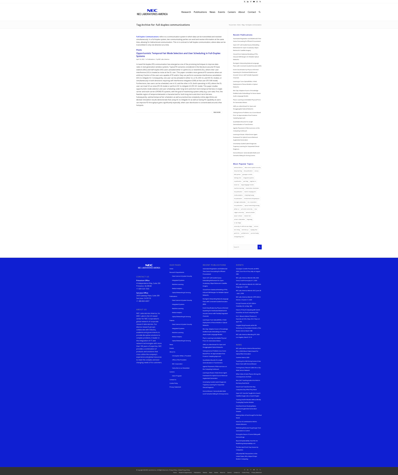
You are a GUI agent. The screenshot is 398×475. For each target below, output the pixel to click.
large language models (247, 185)
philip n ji (236, 209)
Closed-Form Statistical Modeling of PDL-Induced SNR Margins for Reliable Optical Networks (246, 56)
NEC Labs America (163, 59)
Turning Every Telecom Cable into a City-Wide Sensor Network (248, 369)
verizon (256, 226)
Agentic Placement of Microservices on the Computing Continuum (246, 129)
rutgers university (239, 212)
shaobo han (247, 216)
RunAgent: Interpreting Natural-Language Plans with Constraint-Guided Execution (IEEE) (247, 64)
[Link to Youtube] (253, 1)
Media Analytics (177, 288)
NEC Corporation (177, 364)
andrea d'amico (238, 167)
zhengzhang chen (239, 236)
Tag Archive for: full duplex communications (163, 24)
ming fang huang (249, 195)
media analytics (238, 195)
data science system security (253, 167)
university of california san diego (243, 226)
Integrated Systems (178, 280)
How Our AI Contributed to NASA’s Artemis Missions (246, 423)
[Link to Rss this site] (260, 1)
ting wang (249, 219)
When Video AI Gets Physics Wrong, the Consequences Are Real (248, 375)
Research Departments (177, 272)
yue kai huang (254, 233)
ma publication (238, 191)
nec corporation (252, 202)
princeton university (246, 209)
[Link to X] (244, 1)
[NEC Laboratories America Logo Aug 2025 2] (152, 12)
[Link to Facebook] (250, 1)
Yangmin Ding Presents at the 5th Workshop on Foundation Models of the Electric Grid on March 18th (248, 328)
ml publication (238, 198)
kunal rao (236, 185)
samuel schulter (250, 212)
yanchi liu (236, 233)
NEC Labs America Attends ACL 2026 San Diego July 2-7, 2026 (248, 285)
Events (172, 348)
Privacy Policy (173, 470)
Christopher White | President (181, 356)
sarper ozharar (238, 216)
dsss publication (248, 171)
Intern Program (177, 376)
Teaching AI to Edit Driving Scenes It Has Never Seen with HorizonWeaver (248, 362)
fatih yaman (237, 174)
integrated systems (248, 178)
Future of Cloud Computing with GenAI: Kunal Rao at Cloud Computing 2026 (248, 311)
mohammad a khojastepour (251, 198)
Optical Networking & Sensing (181, 292)
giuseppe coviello (247, 174)
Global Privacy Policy (184, 470)
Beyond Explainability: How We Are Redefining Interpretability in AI (247, 442)
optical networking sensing (252, 205)
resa (255, 209)
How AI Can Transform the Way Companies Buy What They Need (246, 388)
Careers (172, 372)
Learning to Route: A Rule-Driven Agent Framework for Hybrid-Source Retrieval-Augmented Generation (245, 137)
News (171, 344)
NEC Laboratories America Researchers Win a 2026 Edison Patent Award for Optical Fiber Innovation (248, 351)
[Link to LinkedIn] (247, 1)
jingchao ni (253, 181)
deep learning (238, 171)
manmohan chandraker (252, 188)
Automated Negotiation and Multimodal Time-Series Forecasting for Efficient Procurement (247, 40)
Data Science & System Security (182, 276)
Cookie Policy (174, 383)
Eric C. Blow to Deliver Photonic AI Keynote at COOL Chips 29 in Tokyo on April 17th (248, 319)
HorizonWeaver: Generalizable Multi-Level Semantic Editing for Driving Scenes (246, 154)
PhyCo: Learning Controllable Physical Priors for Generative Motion (247, 101)
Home (171, 269)
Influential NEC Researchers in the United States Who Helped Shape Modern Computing (246, 456)
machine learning (239, 188)
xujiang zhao (253, 229)
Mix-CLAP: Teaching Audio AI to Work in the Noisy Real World (248, 381)
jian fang (245, 181)
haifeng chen (237, 178)
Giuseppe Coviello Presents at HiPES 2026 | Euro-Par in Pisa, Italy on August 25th (248, 271)
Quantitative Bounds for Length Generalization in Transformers (243, 123)
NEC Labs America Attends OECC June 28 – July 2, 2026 (248, 292)
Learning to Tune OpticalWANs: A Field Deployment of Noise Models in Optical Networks (245, 84)
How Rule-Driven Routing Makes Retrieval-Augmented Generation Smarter (246, 408)
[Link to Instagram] (256, 1)
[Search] (259, 12)
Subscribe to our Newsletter (181, 368)
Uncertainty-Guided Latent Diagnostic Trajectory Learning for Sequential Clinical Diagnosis (246, 146)
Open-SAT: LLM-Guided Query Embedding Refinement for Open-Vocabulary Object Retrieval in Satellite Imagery (246, 47)
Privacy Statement (175, 387)
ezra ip (256, 171)
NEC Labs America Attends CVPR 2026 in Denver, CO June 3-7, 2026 (248, 298)
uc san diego (237, 223)
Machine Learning (177, 284)
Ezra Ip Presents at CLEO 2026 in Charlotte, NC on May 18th (246, 304)
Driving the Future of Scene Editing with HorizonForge (248, 435)
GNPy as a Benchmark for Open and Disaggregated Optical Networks (244, 107)
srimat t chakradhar (239, 219)
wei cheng (237, 229)
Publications (151, 59)
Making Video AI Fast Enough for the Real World (249, 416)
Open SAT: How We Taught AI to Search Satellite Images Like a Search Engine (248, 394)
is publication (237, 181)
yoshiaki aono (245, 233)
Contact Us (173, 380)
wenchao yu (245, 229)
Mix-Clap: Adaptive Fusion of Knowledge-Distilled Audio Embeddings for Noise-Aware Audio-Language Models (247, 93)
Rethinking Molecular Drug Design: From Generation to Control (248, 429)
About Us (172, 352)
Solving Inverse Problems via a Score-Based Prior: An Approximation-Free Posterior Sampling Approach (247, 115)
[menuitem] (186, 12)
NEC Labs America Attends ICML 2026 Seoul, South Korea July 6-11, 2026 (247, 279)
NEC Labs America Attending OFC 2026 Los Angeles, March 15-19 (248, 336)
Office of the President (179, 360)
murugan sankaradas (240, 202)
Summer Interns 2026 (242, 357)
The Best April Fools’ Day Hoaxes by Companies (247, 448)
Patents (172, 320)
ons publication (238, 205)
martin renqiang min (250, 191)
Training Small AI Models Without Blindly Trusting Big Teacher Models (248, 401)
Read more (217, 112)
